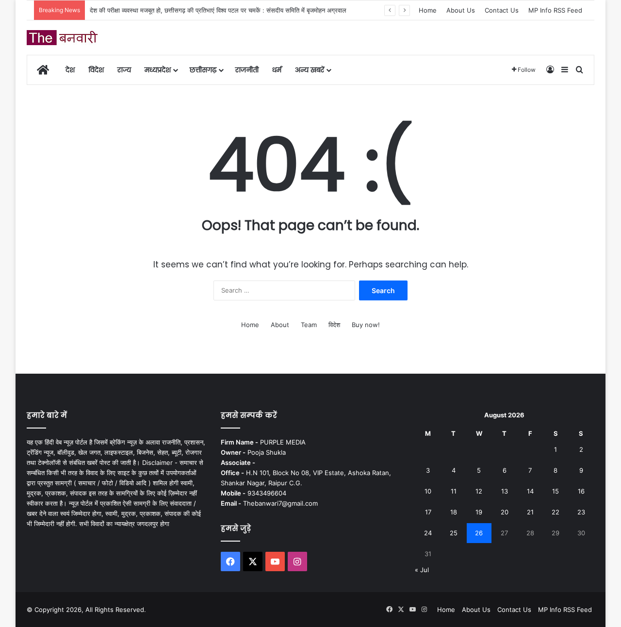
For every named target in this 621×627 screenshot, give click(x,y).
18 (453, 512)
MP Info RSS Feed (555, 10)
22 (555, 512)
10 (428, 491)
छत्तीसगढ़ (203, 70)
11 (454, 491)
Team (309, 325)
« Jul (422, 570)
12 (478, 491)
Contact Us (502, 10)
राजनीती (247, 70)
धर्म (276, 70)
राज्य (124, 70)
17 (428, 512)
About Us (460, 10)
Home (428, 10)
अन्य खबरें (309, 70)
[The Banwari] (63, 37)
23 (581, 512)
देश (70, 70)
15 (555, 491)
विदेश (96, 70)
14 (530, 491)
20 (504, 512)
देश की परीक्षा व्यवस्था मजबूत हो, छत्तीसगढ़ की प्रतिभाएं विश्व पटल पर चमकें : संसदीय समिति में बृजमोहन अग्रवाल (218, 10)
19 (478, 512)
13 (504, 491)
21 (530, 512)
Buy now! (366, 325)
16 (581, 491)
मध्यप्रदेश (158, 70)
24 (428, 533)
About (280, 325)
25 (454, 533)
